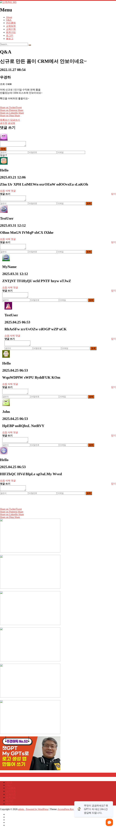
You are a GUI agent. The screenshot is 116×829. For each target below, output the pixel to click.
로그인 (9, 35)
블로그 (9, 38)
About (9, 17)
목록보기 (5, 120)
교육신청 (11, 29)
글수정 (3, 123)
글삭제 (11, 123)
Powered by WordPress (37, 809)
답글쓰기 (15, 120)
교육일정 (11, 26)
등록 (3, 149)
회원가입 (11, 32)
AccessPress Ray (66, 809)
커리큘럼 (11, 23)
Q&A (8, 20)
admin (21, 809)
